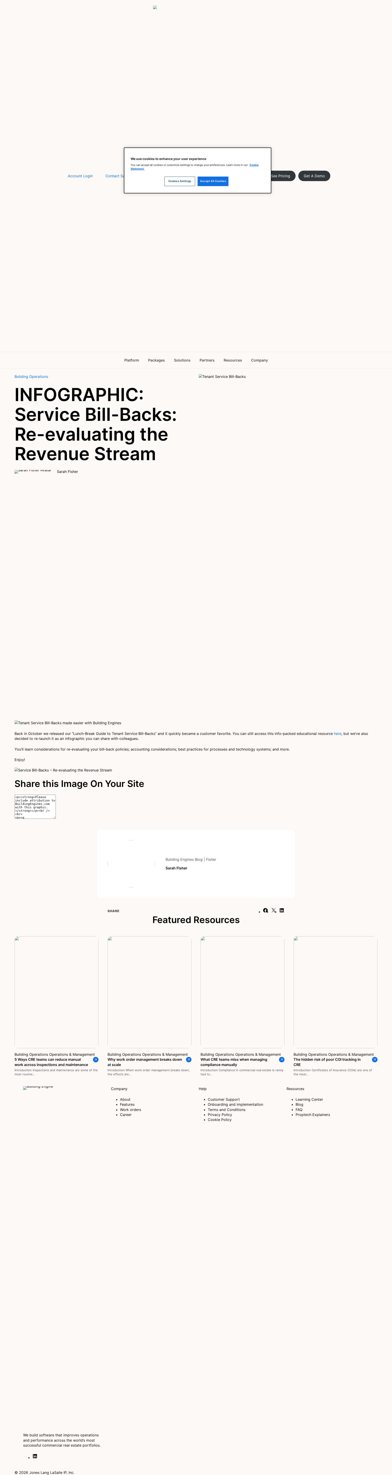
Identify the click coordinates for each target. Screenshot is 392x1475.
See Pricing (280, 176)
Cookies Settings (179, 181)
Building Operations (31, 376)
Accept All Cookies (213, 181)
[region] (197, 170)
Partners (207, 360)
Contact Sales (117, 176)
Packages (156, 360)
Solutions (182, 360)
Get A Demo (314, 176)
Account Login (80, 176)
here (337, 733)
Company (259, 360)
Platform (131, 360)
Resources (233, 360)
